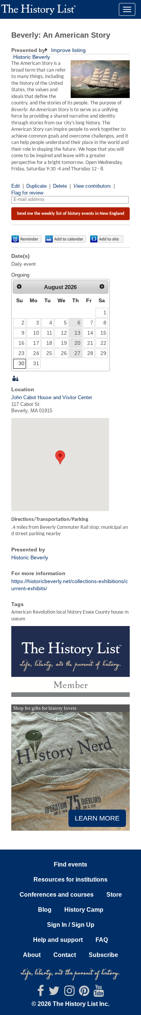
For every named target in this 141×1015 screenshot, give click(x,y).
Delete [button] (60, 186)
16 (21, 343)
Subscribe (103, 955)
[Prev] (19, 287)
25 (49, 353)
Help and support (58, 940)
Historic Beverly (31, 57)
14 (90, 333)
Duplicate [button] (36, 186)
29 (103, 353)
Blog (45, 909)
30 (21, 363)
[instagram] (69, 993)
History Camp (83, 909)
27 (77, 353)
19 (64, 343)
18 (49, 343)
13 (77, 333)
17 (36, 343)
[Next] (102, 287)
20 (77, 343)
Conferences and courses (57, 894)
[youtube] (99, 993)
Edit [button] (15, 186)
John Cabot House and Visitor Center (51, 397)
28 (90, 353)
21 (90, 343)
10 (36, 333)
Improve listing (68, 50)
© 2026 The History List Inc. (70, 1004)
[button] (26, 239)
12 (64, 333)
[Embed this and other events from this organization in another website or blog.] (108, 239)
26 (64, 353)
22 (103, 343)
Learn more (97, 818)
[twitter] (54, 993)
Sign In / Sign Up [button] (70, 925)
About (32, 955)
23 (21, 353)
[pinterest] (84, 993)
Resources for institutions (70, 879)
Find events (70, 864)
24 (36, 353)
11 (49, 333)
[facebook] (40, 993)
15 (103, 333)
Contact (64, 955)
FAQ (102, 940)
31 (36, 363)
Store (114, 894)
